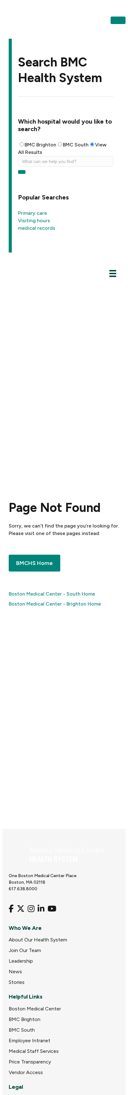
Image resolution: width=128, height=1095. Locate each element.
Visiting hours (34, 220)
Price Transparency (30, 1062)
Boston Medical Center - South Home (52, 594)
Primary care (32, 213)
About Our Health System (38, 940)
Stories (17, 982)
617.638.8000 (23, 888)
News (15, 972)
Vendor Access (26, 1072)
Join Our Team (25, 950)
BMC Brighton (40, 145)
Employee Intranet (29, 1040)
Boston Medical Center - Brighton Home (55, 604)
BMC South (76, 145)
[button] (118, 20)
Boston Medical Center (35, 1009)
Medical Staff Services (34, 1051)
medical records (36, 228)
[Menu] (112, 273)
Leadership (21, 961)
